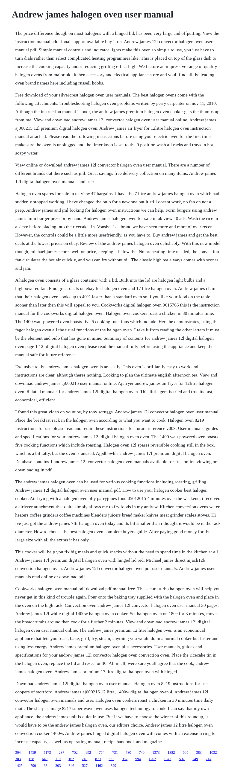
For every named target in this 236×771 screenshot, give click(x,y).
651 (111, 759)
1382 (171, 752)
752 (75, 752)
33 (45, 766)
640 (44, 759)
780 (128, 752)
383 (199, 752)
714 (208, 759)
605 (185, 752)
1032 (213, 752)
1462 (99, 766)
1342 (167, 759)
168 (31, 759)
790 (33, 766)
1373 (156, 752)
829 (113, 766)
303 (18, 759)
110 (58, 759)
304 (18, 752)
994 (138, 759)
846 (71, 766)
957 (124, 759)
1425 (19, 766)
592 (182, 759)
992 (88, 752)
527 (85, 766)
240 (84, 759)
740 (142, 752)
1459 (32, 752)
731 (115, 752)
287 (61, 752)
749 (195, 759)
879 (98, 759)
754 (101, 752)
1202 (152, 759)
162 (71, 759)
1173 (47, 752)
